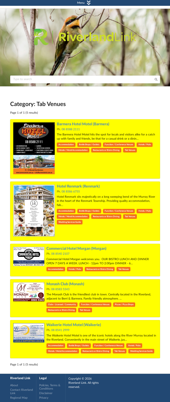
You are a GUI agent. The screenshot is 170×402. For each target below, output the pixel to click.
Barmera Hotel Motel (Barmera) (83, 124)
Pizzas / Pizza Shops (124, 304)
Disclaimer (45, 393)
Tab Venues (130, 150)
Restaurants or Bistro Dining (106, 150)
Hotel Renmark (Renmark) (78, 186)
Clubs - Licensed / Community (62, 304)
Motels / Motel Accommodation (73, 150)
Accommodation (66, 145)
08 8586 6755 (71, 191)
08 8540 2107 (60, 253)
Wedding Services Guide (69, 222)
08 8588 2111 (71, 129)
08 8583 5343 (60, 289)
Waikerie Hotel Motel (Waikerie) (73, 325)
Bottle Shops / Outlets (89, 145)
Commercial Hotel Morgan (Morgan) (76, 249)
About (14, 385)
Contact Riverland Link (21, 392)
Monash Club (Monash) (65, 284)
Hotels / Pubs (144, 145)
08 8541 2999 (60, 330)
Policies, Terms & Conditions (49, 387)
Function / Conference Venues (119, 145)
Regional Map (19, 397)
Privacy (43, 397)
